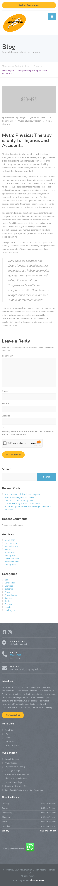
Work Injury (10, 610)
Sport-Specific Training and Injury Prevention (24, 790)
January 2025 (10, 555)
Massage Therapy (12, 770)
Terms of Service (12, 745)
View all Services (12, 759)
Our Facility (9, 741)
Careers (8, 737)
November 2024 (12, 561)
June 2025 (9, 549)
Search (6, 469)
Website (6, 415)
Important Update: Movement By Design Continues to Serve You (28, 508)
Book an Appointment (29, 5)
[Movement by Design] (14, 22)
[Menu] (52, 16)
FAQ (6, 733)
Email (5, 403)
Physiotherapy (11, 595)
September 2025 (12, 546)
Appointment (38, 880)
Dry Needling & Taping (15, 766)
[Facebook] (5, 633)
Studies (28, 121)
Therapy (37, 121)
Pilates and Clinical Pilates (16, 778)
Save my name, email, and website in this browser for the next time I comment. (28, 433)
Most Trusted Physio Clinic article (19, 497)
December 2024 (12, 558)
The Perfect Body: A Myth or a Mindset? (22, 503)
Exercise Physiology (13, 782)
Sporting (8, 598)
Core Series (10, 582)
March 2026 (10, 540)
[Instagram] (10, 633)
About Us (9, 730)
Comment (7, 355)
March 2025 (10, 552)
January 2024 (10, 564)
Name (5, 391)
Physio (21, 121)
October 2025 (11, 543)
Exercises (9, 586)
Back (7, 579)
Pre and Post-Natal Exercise (17, 774)
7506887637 (15, 655)
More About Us (13, 715)
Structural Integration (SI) (16, 786)
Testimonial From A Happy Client (19, 500)
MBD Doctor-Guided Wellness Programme (23, 494)
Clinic (48, 121)
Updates (8, 607)
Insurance (9, 589)
